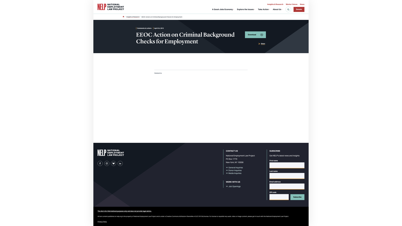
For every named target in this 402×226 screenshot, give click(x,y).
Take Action (263, 9)
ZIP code (272, 192)
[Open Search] (288, 9)
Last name (273, 171)
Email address (275, 182)
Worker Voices (291, 4)
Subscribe (297, 197)
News (302, 4)
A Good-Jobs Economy (222, 9)
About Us (277, 9)
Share (263, 44)
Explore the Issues (245, 9)
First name (273, 161)
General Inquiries (235, 167)
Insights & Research (275, 4)
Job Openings (234, 186)
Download (252, 35)
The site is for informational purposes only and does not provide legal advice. (125, 211)
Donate (299, 9)
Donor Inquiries (235, 170)
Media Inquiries (234, 173)
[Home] (123, 16)
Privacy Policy (102, 222)
